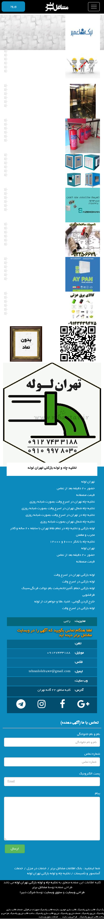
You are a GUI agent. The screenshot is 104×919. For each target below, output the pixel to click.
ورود (13, 6)
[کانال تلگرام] (20, 705)
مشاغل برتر (39, 887)
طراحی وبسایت (75, 892)
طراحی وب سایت (69, 917)
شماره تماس (92, 754)
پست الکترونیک (89, 773)
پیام (97, 793)
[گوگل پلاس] (83, 705)
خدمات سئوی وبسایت (48, 917)
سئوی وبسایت (53, 892)
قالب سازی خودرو (68, 910)
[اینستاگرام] (41, 705)
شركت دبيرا (27, 892)
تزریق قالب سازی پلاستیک (47, 913)
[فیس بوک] (62, 705)
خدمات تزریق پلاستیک (71, 913)
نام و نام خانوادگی (88, 734)
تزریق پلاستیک (88, 913)
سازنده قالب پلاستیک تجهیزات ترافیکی (41, 910)
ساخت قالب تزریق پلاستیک (22, 913)
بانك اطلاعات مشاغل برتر (66, 868)
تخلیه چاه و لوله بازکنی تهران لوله (36, 882)
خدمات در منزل (36, 868)
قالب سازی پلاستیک (86, 910)
